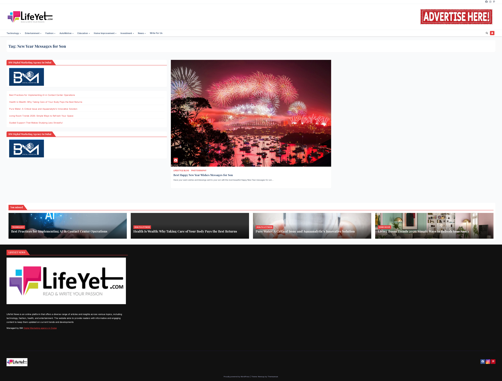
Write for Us (156, 33)
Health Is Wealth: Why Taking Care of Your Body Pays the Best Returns (45, 102)
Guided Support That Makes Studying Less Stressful (35, 122)
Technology (13, 33)
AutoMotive (65, 33)
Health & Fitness (142, 227)
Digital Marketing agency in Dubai (40, 328)
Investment (127, 33)
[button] (487, 33)
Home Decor (384, 227)
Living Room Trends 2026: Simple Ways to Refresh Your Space (41, 115)
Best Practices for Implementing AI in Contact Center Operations (42, 95)
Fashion (49, 33)
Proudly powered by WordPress (237, 377)
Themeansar (273, 377)
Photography (198, 170)
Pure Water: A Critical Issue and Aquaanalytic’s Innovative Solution (43, 109)
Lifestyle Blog (181, 170)
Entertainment (32, 33)
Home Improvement (104, 33)
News (141, 33)
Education (83, 33)
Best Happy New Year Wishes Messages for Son (203, 175)
